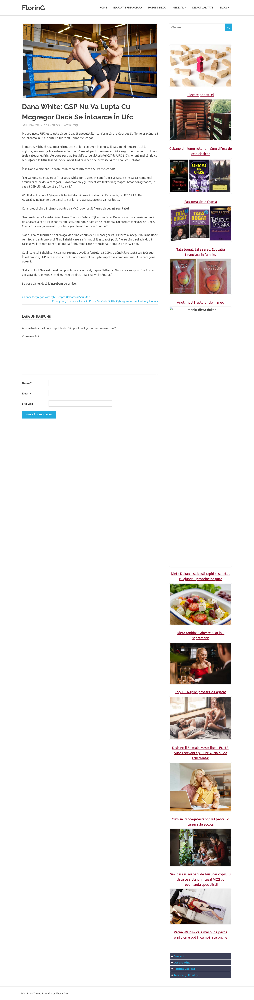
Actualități (71, 125)
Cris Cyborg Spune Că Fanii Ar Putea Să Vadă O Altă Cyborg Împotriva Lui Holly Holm (104, 301)
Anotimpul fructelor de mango (200, 302)
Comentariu (30, 336)
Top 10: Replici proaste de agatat (200, 692)
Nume (27, 383)
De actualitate (202, 7)
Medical (178, 7)
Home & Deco (157, 7)
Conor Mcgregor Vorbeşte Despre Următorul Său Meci (57, 296)
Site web (27, 403)
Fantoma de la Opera (200, 201)
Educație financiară (127, 7)
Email (26, 393)
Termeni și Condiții (186, 975)
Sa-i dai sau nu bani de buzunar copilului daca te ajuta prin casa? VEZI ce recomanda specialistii (200, 879)
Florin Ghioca (52, 125)
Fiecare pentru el (200, 94)
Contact (179, 956)
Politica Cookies (184, 968)
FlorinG (33, 8)
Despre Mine (182, 962)
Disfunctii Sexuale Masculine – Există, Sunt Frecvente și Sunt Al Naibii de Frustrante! (200, 752)
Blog (223, 7)
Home (103, 7)
